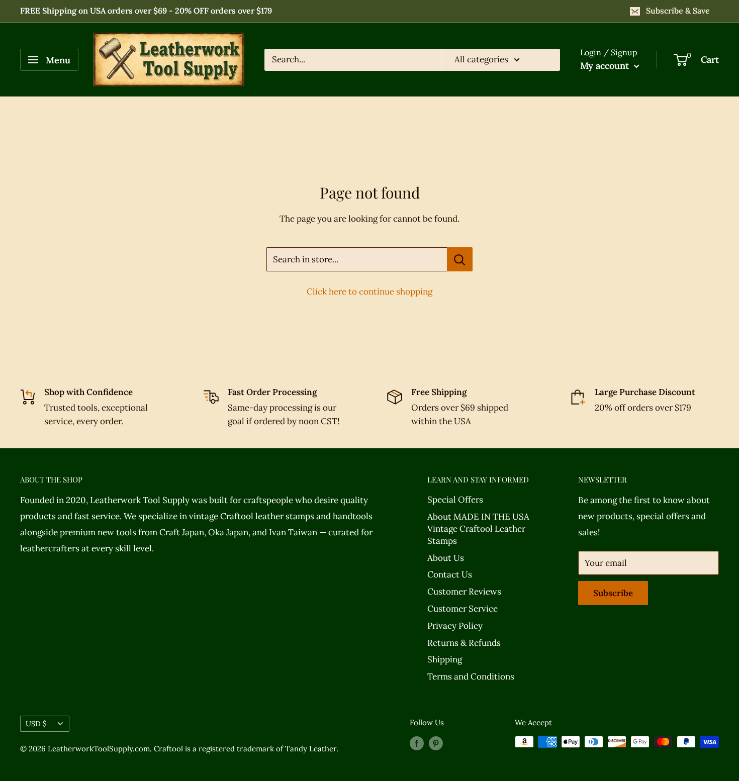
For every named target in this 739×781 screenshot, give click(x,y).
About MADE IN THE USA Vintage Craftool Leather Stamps (478, 528)
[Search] (547, 60)
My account (605, 65)
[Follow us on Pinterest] (436, 743)
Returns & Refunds (464, 642)
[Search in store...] (460, 259)
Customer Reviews (464, 591)
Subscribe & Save (678, 11)
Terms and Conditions (470, 676)
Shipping (444, 659)
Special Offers (455, 499)
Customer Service (462, 608)
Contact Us (449, 574)
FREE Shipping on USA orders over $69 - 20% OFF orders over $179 (146, 11)
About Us (445, 557)
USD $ (36, 723)
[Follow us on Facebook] (417, 743)
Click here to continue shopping (369, 291)
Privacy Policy (455, 625)
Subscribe (613, 593)
